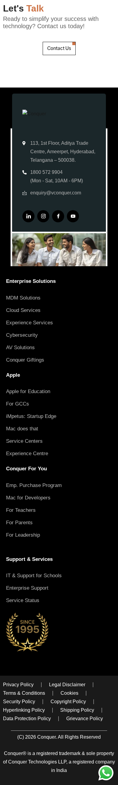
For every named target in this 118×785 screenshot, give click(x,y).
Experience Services (29, 323)
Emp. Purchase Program (34, 485)
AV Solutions (20, 347)
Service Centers (24, 441)
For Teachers (21, 510)
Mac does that (22, 429)
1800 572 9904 (46, 172)
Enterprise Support (27, 588)
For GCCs (17, 404)
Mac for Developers (28, 498)
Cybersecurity (22, 335)
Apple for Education (28, 391)
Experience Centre (27, 453)
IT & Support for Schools (34, 575)
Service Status (22, 600)
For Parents (19, 522)
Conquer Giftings (25, 360)
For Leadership (23, 535)
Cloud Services (23, 310)
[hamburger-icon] (105, 546)
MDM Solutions (23, 298)
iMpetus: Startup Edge (31, 416)
